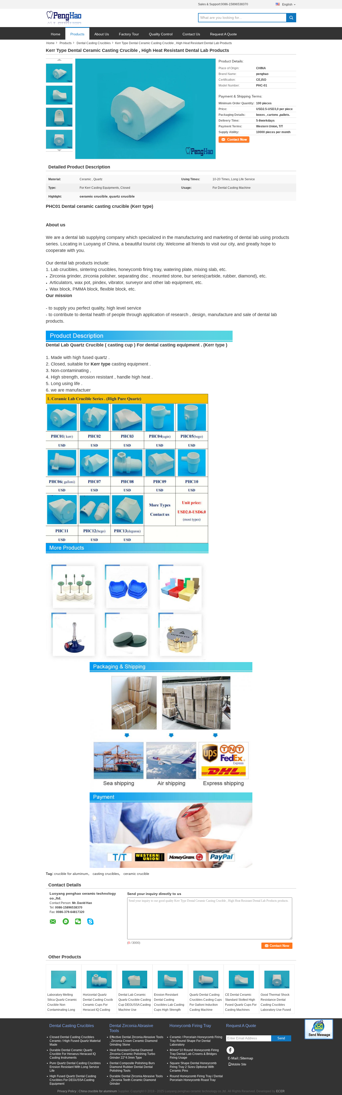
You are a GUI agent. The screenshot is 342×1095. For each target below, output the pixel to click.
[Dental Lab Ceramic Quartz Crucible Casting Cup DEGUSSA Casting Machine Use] (134, 979)
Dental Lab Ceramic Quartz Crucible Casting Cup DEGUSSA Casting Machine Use (134, 1002)
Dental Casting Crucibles (94, 43)
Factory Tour (129, 34)
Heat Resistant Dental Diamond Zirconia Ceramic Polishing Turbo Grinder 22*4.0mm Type (132, 1053)
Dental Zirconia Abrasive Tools (131, 1028)
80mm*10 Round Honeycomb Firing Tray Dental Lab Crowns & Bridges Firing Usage (194, 1053)
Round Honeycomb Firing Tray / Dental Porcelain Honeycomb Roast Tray (196, 1078)
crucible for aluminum (71, 874)
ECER (280, 1091)
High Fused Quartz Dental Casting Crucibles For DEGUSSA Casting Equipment (73, 1079)
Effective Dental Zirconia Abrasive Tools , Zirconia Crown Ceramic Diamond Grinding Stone (136, 1040)
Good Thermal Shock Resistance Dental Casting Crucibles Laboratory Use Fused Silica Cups (276, 1005)
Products (77, 34)
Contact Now (227, 139)
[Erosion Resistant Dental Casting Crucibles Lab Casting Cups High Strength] (170, 979)
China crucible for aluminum (98, 1091)
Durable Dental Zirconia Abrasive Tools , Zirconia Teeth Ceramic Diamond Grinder (136, 1079)
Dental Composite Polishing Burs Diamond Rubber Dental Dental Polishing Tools (132, 1066)
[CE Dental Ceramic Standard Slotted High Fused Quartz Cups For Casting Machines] (241, 979)
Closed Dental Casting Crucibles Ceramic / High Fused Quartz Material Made (75, 1040)
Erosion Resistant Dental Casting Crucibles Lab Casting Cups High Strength (169, 1002)
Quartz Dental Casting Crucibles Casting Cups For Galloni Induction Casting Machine (206, 1002)
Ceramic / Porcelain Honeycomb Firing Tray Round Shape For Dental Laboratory (196, 1040)
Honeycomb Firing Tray (190, 1026)
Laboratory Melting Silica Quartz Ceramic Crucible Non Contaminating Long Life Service (62, 1005)
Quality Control (161, 34)
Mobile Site (238, 1064)
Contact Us (191, 34)
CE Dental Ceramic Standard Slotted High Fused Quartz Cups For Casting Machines (241, 1002)
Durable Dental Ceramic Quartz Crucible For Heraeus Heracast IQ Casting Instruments (73, 1053)
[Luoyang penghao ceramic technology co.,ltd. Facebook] (231, 1051)
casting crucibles (106, 874)
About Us (101, 34)
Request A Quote (223, 34)
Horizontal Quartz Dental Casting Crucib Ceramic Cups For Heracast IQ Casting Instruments (98, 1005)
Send (281, 1038)
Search (291, 17)
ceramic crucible (136, 874)
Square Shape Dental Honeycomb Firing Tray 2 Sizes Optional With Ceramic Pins (193, 1066)
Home (55, 34)
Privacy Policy (66, 1091)
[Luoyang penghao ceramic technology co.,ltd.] (64, 18)
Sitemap (246, 1058)
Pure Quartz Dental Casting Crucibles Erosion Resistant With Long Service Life (75, 1066)
